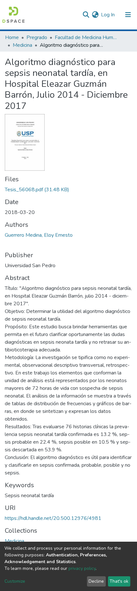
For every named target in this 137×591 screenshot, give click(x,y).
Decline (96, 581)
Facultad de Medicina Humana (87, 37)
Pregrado (36, 37)
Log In (108, 14)
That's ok (119, 581)
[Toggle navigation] (128, 14)
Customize (14, 581)
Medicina (22, 45)
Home (12, 37)
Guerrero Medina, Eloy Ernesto (39, 235)
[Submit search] (86, 15)
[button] (95, 15)
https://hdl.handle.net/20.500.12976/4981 (53, 518)
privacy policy (82, 568)
